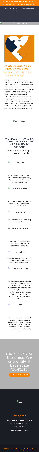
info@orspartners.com (28, 8)
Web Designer (22, 450)
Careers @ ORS (7, 8)
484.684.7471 (17, 8)
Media (15, 450)
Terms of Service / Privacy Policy (26, 449)
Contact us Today (19, 375)
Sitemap (9, 450)
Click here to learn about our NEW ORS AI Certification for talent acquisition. (19, 3)
